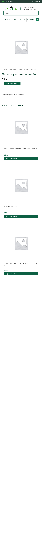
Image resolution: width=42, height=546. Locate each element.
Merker (31, 19)
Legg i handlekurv (12, 83)
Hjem (4, 69)
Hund (7, 19)
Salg (22, 19)
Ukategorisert (11, 69)
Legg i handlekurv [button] (11, 158)
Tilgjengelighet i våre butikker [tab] (13, 95)
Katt (14, 19)
